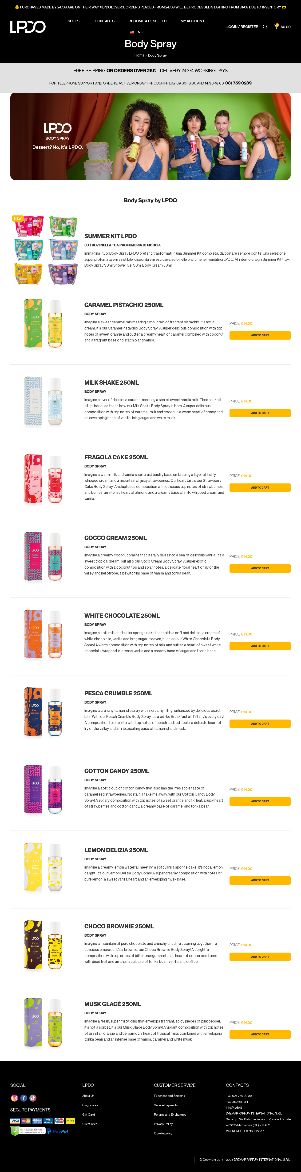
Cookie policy (163, 1133)
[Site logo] (28, 26)
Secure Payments (166, 1105)
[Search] (265, 26)
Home (140, 55)
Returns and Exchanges (170, 1114)
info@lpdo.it (234, 1107)
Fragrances (90, 1105)
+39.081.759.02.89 (239, 1096)
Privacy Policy (163, 1124)
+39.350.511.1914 (237, 1101)
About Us (88, 1096)
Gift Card (88, 1114)
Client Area (89, 1124)
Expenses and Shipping (169, 1096)
